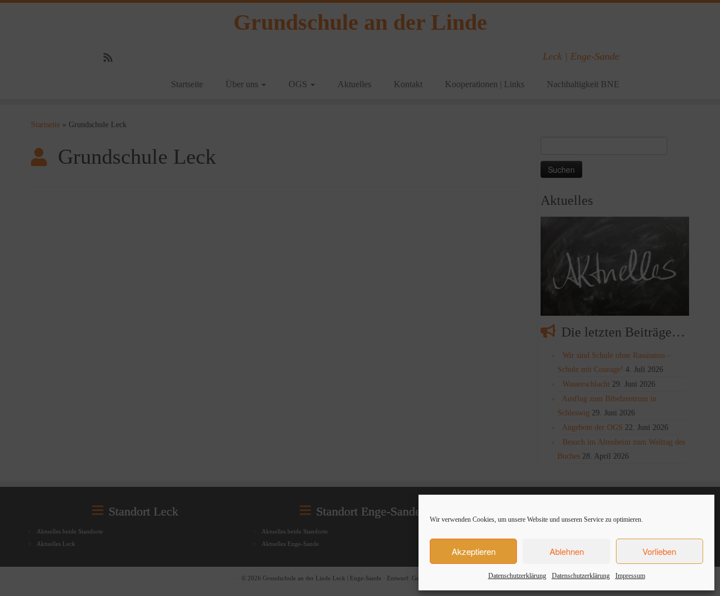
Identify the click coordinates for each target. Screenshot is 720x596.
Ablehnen (567, 551)
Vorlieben (659, 551)
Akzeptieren (474, 551)
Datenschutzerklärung (517, 576)
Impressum (630, 576)
